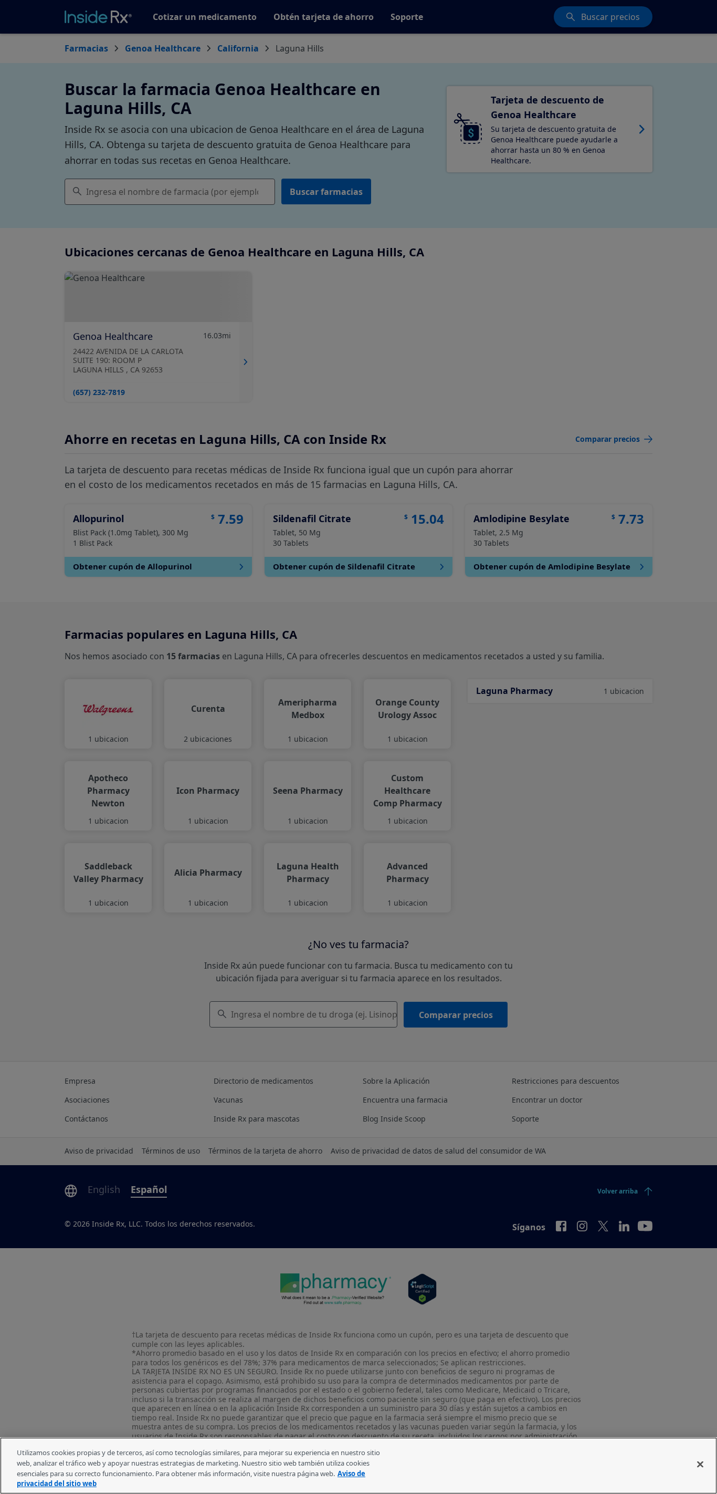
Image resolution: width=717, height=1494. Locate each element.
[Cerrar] (700, 1464)
